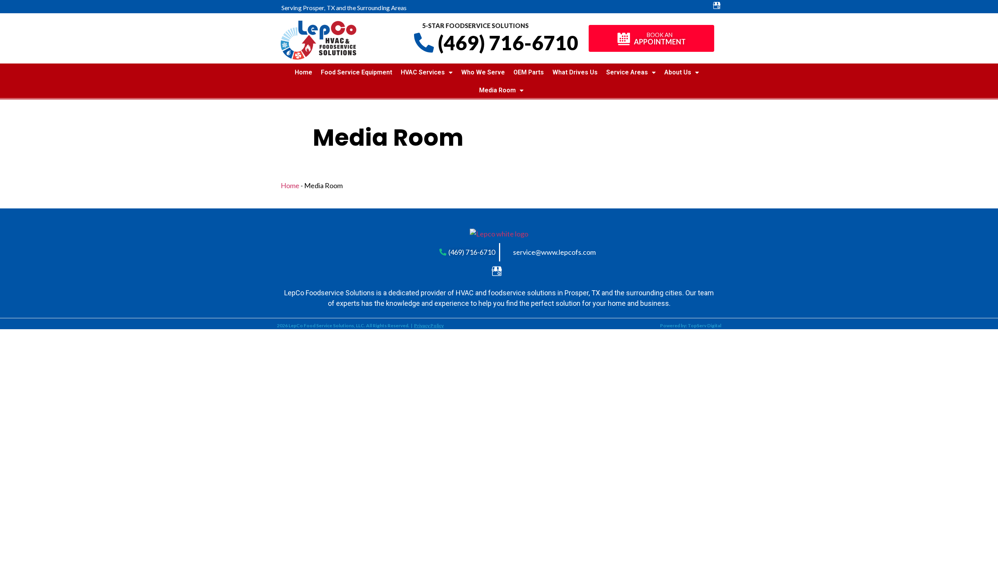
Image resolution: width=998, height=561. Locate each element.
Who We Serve (483, 72)
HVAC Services (423, 72)
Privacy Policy (429, 325)
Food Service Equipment (356, 72)
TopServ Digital (704, 325)
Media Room (497, 90)
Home (303, 72)
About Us (677, 72)
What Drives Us (575, 72)
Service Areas (627, 72)
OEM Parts (528, 72)
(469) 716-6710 (508, 43)
